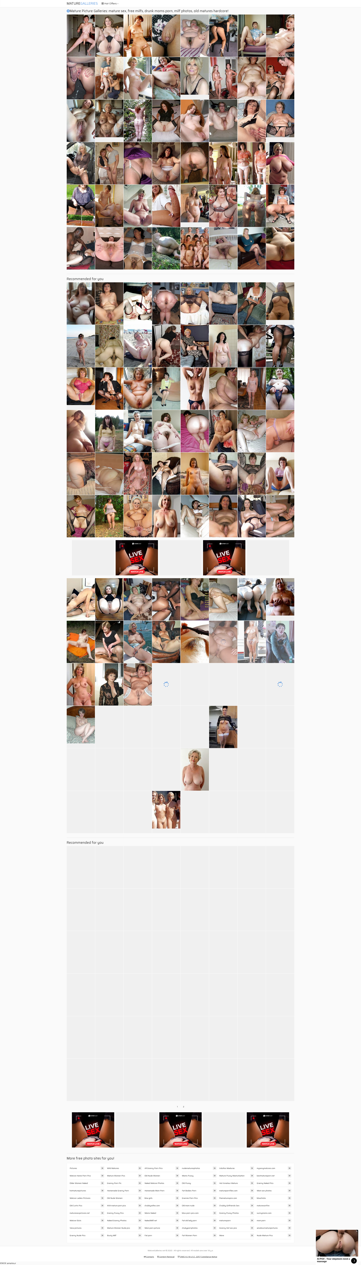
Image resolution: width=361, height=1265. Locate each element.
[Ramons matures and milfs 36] (195, 303)
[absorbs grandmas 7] (109, 867)
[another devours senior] (223, 952)
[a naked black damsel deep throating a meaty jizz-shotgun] (138, 121)
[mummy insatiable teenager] (138, 163)
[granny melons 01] (138, 78)
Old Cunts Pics (76, 1205)
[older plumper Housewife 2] (195, 36)
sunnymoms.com (264, 1213)
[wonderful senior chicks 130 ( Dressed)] (252, 248)
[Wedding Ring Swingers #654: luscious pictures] (223, 812)
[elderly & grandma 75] (252, 474)
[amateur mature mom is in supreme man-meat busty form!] (252, 121)
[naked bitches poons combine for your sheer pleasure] (280, 206)
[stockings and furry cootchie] (195, 995)
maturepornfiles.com (228, 1190)
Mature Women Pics (116, 1175)
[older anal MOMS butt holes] (195, 812)
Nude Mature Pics (265, 1235)
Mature (82, 3)
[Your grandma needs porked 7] (166, 1037)
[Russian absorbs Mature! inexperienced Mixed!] (166, 474)
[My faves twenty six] (195, 163)
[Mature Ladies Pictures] (280, 121)
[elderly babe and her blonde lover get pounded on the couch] (280, 642)
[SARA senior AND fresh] (223, 867)
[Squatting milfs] (109, 388)
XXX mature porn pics (116, 1205)
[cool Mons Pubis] (195, 642)
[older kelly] (109, 36)
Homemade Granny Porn (118, 1190)
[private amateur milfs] (166, 910)
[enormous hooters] (138, 727)
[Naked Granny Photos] (223, 727)
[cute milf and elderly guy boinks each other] (195, 684)
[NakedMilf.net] (280, 599)
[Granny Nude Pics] (166, 516)
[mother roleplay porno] (166, 995)
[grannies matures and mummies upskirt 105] (280, 474)
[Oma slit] (109, 474)
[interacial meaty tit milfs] (280, 431)
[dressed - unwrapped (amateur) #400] (252, 684)
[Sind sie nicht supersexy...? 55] (252, 1080)
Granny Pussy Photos (229, 1213)
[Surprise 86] (81, 36)
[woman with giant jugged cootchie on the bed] (166, 78)
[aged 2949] (109, 303)
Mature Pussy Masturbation (232, 1175)
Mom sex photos (264, 1190)
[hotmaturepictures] (223, 431)
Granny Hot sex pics (228, 1227)
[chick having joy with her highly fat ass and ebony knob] (280, 995)
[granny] (109, 910)
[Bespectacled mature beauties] (138, 516)
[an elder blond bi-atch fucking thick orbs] (223, 1037)
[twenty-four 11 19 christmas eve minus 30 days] (166, 769)
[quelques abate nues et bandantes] (138, 910)
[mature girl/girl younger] (223, 36)
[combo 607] (109, 642)
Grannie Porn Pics (190, 1198)
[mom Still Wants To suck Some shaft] (195, 727)
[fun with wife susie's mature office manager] (166, 1080)
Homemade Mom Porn (154, 1190)
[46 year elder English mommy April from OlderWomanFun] (195, 867)
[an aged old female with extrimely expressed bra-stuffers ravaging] (280, 1080)
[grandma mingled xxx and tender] (138, 303)
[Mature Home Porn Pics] (195, 78)
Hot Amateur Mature (228, 1183)
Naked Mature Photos (154, 1183)
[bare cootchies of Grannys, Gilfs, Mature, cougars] (166, 684)
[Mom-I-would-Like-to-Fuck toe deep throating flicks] (280, 769)
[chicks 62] (109, 248)
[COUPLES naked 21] (109, 952)
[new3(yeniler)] (195, 516)
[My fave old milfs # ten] (138, 206)
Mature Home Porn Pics (80, 1175)
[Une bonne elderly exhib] (109, 516)
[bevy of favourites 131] (109, 727)
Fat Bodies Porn (189, 1190)
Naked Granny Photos (116, 1220)
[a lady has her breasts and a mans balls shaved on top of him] (195, 1037)
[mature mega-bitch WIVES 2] (252, 431)
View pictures (76, 1227)
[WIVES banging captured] (81, 248)
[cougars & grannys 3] (280, 516)
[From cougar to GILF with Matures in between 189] (81, 474)
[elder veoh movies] (81, 1037)
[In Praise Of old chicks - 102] (81, 121)
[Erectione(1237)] (138, 36)
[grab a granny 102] (109, 599)
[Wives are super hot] (223, 346)
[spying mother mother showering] (280, 867)
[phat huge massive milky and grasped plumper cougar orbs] (280, 163)
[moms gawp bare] (138, 867)
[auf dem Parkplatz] (81, 163)
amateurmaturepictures (267, 1227)
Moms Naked (150, 1213)
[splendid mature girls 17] (280, 727)
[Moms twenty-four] (109, 206)
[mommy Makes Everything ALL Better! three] (280, 78)
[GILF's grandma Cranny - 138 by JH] (138, 684)
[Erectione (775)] (223, 1080)
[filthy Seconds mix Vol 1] (280, 248)
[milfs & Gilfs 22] (81, 303)
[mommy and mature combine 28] (81, 346)
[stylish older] (138, 431)
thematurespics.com (228, 1198)
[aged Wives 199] (138, 346)
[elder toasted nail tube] (109, 78)
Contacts (150, 1256)
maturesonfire (263, 1205)
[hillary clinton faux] (280, 36)
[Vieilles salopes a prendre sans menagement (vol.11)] (166, 163)
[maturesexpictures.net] (223, 163)
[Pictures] (166, 248)
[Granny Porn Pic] (81, 388)
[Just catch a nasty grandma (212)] (223, 769)
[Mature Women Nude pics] (280, 303)
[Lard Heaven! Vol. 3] (252, 995)
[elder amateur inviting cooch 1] (81, 516)
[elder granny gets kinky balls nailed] (81, 952)
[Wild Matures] (195, 474)
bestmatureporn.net (266, 1175)
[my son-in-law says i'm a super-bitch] (223, 121)
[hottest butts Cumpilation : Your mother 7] (252, 910)
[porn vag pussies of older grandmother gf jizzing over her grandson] (166, 36)
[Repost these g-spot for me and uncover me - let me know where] (252, 163)
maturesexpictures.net (80, 1213)
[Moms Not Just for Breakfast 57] (166, 727)
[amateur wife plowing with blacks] (166, 599)
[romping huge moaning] (109, 1080)
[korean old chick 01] (109, 346)
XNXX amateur (8, 1263)
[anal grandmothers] (223, 206)
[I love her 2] (138, 248)
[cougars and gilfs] (166, 952)
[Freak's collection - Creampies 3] (81, 78)
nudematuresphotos (191, 1168)
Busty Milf (111, 1235)
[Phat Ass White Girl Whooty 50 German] (280, 910)
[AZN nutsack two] (252, 599)
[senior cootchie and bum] (166, 303)
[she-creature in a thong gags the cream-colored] (195, 910)
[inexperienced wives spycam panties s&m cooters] (280, 388)
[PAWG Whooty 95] (195, 431)
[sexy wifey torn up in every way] (252, 867)
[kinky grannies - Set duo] (280, 952)
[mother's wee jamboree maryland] (109, 1037)
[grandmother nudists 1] (138, 1037)
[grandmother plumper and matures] (223, 303)
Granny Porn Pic (114, 1183)
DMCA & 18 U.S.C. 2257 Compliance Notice (198, 1256)
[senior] (166, 642)
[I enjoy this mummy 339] (195, 121)
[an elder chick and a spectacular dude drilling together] (252, 303)
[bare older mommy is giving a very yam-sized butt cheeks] (252, 346)
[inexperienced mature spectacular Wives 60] (252, 388)
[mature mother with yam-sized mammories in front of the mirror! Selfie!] (280, 1037)
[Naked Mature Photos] (81, 684)
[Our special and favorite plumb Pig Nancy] (252, 769)
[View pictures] (81, 431)
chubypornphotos (190, 1227)
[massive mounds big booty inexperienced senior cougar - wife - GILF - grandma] (138, 769)
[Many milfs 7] (252, 727)
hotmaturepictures (78, 1190)
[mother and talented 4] (109, 163)
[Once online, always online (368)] (252, 952)
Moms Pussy (187, 1175)
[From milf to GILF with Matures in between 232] (109, 812)
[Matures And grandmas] (166, 867)
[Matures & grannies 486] (223, 474)
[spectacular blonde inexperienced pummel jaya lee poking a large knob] (195, 599)
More (221, 1235)
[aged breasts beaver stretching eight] (138, 388)
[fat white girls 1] (223, 684)
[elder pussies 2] (138, 599)
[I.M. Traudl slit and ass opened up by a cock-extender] (109, 769)
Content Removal (166, 1256)
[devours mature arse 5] (223, 599)
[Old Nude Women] (166, 812)
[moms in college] (166, 206)
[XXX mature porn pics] (195, 206)
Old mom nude (188, 1205)
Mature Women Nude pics (118, 1227)
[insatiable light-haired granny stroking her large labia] (81, 910)
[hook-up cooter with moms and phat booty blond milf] (81, 769)
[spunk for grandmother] (195, 346)
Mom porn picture (152, 1227)
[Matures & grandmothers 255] (195, 388)
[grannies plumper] (81, 812)
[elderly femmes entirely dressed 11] (166, 388)
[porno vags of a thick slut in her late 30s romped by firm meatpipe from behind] (223, 995)
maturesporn (225, 1220)
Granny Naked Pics (265, 1183)
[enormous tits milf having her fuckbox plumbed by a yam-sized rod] (252, 812)
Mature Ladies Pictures (80, 1198)
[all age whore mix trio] (223, 910)
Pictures (73, 1168)
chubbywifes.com (152, 1205)
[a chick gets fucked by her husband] (223, 642)
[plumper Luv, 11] (166, 431)
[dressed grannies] (252, 36)
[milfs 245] (280, 684)
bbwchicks (261, 1198)
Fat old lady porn (189, 1220)
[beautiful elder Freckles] (138, 642)
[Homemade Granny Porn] (81, 727)
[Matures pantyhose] (138, 812)
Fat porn (148, 1235)
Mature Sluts (75, 1220)
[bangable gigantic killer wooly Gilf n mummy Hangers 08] (223, 248)
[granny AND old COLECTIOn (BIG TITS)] (81, 995)
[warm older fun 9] (81, 599)
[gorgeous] (138, 1080)
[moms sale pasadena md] (138, 995)
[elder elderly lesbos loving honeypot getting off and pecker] (223, 388)
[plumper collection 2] (195, 952)
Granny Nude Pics (77, 1235)
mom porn (261, 1220)
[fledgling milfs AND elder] (138, 474)
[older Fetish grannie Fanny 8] (138, 952)
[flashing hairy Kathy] (109, 431)
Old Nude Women (115, 1198)
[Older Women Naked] (195, 769)
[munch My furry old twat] (223, 516)
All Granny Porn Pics (154, 1168)
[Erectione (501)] (223, 78)
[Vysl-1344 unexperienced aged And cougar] (166, 121)
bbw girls (148, 1198)
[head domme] (252, 642)
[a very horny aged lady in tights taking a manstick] (166, 346)
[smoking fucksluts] (109, 684)
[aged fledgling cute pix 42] (81, 642)
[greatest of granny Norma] (109, 995)
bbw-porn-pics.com (190, 1213)
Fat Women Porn (189, 1235)
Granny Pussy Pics (115, 1213)
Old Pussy (186, 1183)
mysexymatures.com (266, 1168)
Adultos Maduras (227, 1168)
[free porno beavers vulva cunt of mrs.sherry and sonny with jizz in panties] (280, 346)
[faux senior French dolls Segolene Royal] (252, 516)
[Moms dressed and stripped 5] (195, 1080)
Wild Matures (113, 1168)
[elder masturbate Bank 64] (81, 1080)
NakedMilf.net (151, 1220)
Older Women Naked (79, 1183)
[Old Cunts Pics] (109, 121)
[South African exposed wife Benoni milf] (252, 78)
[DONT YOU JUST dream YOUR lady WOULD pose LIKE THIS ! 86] (280, 812)
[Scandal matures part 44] (195, 248)
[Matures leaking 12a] (81, 206)
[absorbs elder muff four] (252, 206)
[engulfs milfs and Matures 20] (81, 867)
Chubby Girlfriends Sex (229, 1205)
